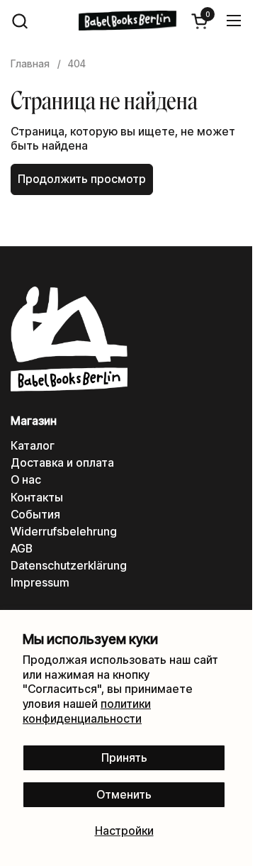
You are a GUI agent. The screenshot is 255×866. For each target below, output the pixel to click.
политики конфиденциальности (87, 711)
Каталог (33, 446)
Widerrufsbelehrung (64, 531)
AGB (22, 548)
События (35, 514)
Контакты (37, 497)
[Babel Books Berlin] (127, 20)
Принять (124, 758)
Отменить (124, 794)
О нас (26, 480)
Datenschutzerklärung (69, 565)
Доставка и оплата (62, 463)
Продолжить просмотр (82, 179)
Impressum (40, 582)
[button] (19, 21)
